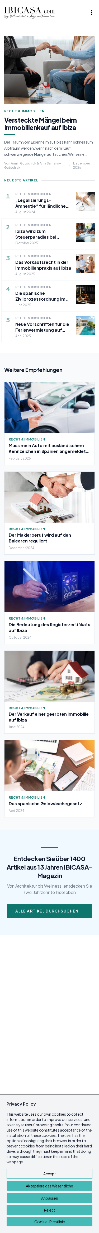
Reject (49, 1210)
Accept (49, 1173)
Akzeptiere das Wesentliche (49, 1185)
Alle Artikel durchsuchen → (49, 911)
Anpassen (49, 1198)
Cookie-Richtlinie (49, 1221)
